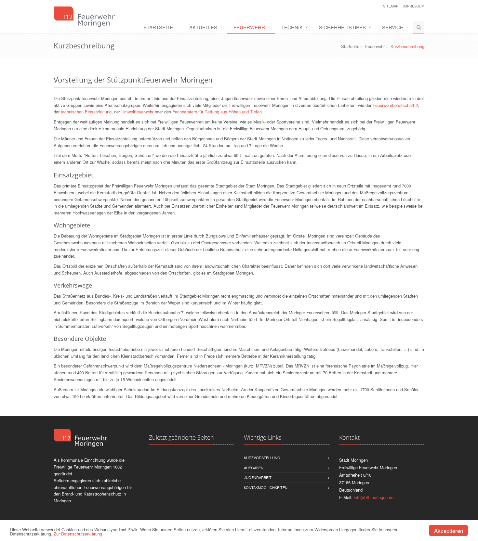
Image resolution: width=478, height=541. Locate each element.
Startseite (158, 27)
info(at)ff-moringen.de (373, 497)
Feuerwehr (249, 27)
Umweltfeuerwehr (137, 112)
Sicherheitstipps (342, 27)
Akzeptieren (448, 530)
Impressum (413, 5)
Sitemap (390, 5)
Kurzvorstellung (262, 457)
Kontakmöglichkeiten (265, 487)
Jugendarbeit (258, 477)
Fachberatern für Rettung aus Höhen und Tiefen (217, 112)
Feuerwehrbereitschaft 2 (395, 105)
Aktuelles (203, 27)
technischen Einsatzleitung (86, 112)
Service (392, 27)
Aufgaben (253, 467)
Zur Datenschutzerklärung (78, 534)
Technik (292, 27)
